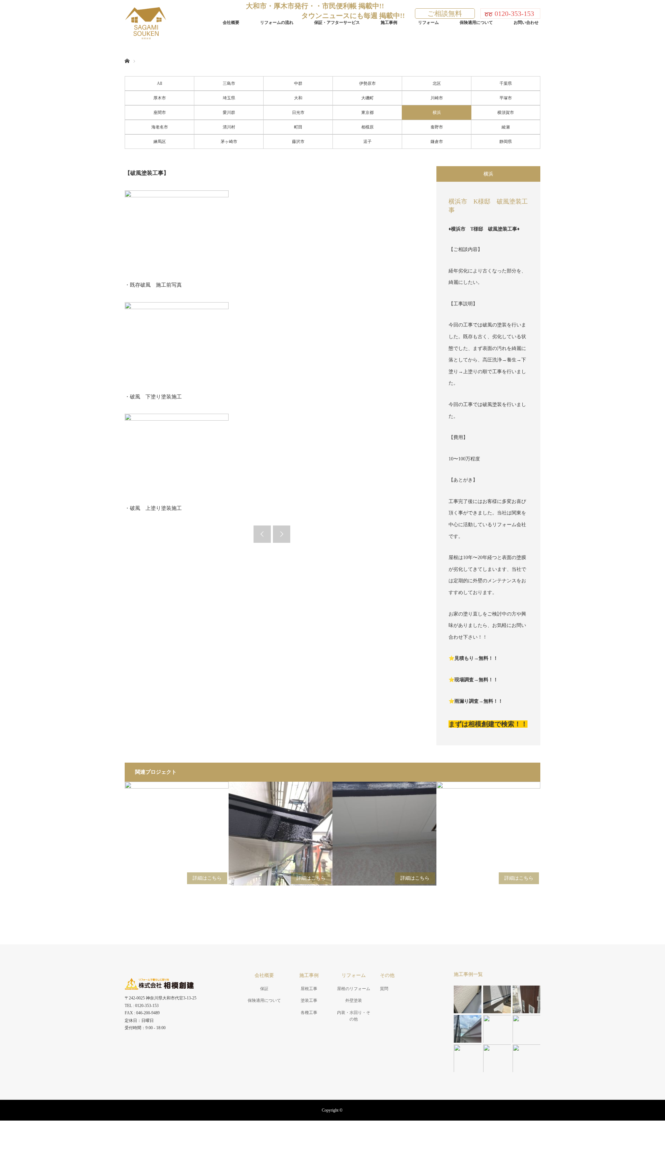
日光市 (298, 112)
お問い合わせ (526, 22)
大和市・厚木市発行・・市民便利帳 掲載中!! (315, 6)
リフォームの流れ (276, 22)
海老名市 (159, 127)
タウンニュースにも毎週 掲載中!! (353, 15)
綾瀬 (506, 127)
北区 (437, 83)
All (159, 83)
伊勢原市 (367, 83)
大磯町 (367, 98)
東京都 (367, 112)
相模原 (367, 127)
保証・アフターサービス (337, 22)
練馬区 (159, 141)
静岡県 (505, 141)
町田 (298, 127)
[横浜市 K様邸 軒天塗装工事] (384, 834)
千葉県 (505, 83)
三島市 (229, 83)
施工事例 (389, 22)
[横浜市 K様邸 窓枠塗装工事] (177, 834)
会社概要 (231, 22)
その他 (387, 975)
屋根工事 (309, 988)
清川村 (229, 127)
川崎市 (437, 98)
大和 (298, 98)
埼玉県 (229, 98)
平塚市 (505, 98)
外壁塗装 (353, 1000)
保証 (264, 988)
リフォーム (428, 22)
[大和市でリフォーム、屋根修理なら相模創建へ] (167, 22)
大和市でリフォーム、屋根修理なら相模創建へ (332, 1131)
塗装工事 (309, 1000)
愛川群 (229, 112)
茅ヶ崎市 (229, 141)
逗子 (367, 141)
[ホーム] (127, 52)
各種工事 (309, 1012)
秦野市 (437, 127)
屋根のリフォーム (353, 988)
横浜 (437, 112)
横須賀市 (505, 112)
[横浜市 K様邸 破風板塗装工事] (280, 834)
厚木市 (159, 98)
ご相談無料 (444, 13)
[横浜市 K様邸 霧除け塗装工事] (488, 834)
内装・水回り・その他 (353, 1016)
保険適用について (476, 22)
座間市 (159, 112)
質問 (384, 988)
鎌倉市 (437, 141)
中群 (298, 83)
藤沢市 (298, 141)
